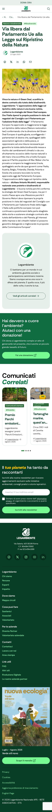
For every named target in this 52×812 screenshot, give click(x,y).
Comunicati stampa (12, 17)
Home (5, 17)
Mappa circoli (8, 600)
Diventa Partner (9, 631)
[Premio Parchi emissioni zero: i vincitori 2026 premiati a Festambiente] (14, 417)
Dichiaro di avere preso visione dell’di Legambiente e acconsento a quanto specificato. (26, 501)
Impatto (6, 589)
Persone (6, 580)
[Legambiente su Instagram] (26, 557)
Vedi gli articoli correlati (24, 295)
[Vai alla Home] (26, 8)
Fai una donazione (24, 355)
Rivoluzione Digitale (11, 674)
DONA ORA (26, 2)
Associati (6, 615)
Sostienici (7, 611)
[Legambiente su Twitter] (17, 557)
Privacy (5, 772)
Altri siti (6, 670)
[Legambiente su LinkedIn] (43, 557)
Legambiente (12, 439)
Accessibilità (8, 782)
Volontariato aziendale (13, 635)
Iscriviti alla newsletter (26, 509)
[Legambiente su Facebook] (9, 557)
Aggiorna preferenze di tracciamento (20, 788)
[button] (26, 450)
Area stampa (8, 655)
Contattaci (7, 646)
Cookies (6, 777)
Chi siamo (7, 576)
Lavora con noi (9, 650)
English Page (8, 793)
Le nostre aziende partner (14, 679)
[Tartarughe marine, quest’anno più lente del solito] (40, 416)
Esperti (5, 584)
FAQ (4, 666)
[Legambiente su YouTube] (34, 557)
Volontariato (8, 620)
